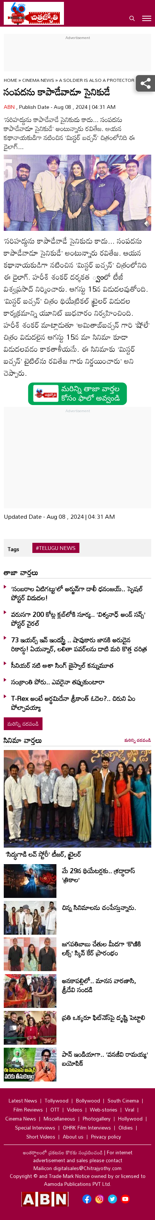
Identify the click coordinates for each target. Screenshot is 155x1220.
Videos (74, 1110)
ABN (10, 107)
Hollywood (130, 1119)
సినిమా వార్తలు (23, 740)
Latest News (23, 1101)
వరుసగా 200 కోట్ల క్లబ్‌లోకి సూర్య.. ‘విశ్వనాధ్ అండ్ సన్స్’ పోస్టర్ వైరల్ (78, 618)
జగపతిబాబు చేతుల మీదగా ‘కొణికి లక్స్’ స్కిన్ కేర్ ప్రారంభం (101, 948)
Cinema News (38, 79)
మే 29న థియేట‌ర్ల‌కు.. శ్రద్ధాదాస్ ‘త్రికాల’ (98, 875)
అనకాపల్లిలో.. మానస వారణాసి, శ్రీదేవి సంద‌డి (99, 985)
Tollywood (56, 1101)
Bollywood (88, 1101)
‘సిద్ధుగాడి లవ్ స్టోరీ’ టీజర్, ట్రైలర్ (43, 854)
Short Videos (40, 1137)
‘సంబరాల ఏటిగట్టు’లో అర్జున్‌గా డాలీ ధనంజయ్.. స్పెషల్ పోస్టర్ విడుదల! (77, 593)
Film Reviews (28, 1110)
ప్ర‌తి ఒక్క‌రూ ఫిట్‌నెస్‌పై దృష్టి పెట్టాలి (103, 1017)
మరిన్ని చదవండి (23, 723)
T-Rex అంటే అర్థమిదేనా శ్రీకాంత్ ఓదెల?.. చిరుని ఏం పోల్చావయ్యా (73, 702)
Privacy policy (106, 1137)
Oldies (126, 1128)
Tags (13, 549)
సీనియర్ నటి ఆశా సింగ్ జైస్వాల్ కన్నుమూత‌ (62, 665)
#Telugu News (56, 548)
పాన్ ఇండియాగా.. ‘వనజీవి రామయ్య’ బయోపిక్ (105, 1058)
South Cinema (123, 1101)
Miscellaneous (59, 1119)
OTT (54, 1110)
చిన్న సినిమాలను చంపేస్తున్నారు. (99, 907)
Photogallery (97, 1119)
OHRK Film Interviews (87, 1128)
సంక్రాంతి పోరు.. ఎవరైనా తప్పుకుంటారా (58, 681)
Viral (129, 1110)
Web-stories (103, 1110)
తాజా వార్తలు (21, 572)
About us (73, 1137)
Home (10, 79)
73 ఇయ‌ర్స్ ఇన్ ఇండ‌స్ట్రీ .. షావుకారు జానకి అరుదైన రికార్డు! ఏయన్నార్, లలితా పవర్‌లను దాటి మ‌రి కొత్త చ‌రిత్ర (79, 644)
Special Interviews (35, 1128)
